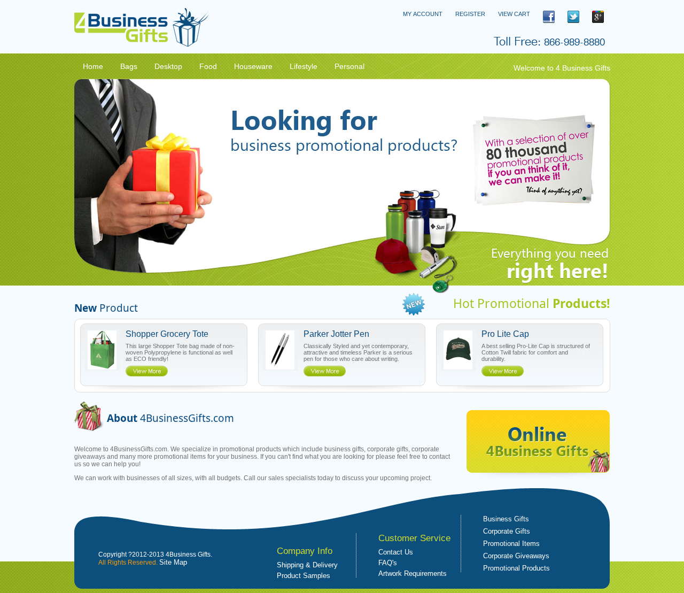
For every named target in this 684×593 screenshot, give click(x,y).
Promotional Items (511, 544)
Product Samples (303, 576)
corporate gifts (387, 449)
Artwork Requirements (412, 573)
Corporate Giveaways (516, 556)
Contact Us (395, 552)
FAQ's (387, 563)
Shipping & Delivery (307, 565)
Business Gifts (506, 519)
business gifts (344, 449)
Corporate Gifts (506, 531)
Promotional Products (516, 568)
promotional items (180, 456)
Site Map (173, 562)
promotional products (250, 449)
